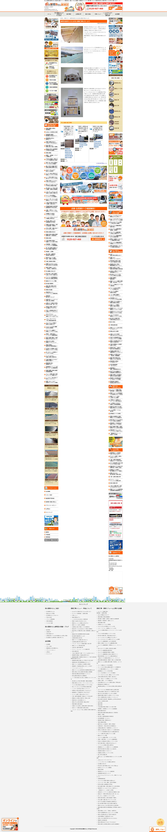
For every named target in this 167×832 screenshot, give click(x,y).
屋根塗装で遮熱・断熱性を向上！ (105, 720)
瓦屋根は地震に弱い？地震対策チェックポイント (116, 352)
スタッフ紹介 (49, 494)
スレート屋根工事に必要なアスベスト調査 (106, 733)
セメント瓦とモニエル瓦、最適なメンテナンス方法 (108, 674)
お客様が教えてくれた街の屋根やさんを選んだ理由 (56, 635)
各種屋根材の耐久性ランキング (104, 773)
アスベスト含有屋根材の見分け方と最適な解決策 (51, 278)
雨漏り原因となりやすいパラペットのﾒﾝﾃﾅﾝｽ (51, 181)
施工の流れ (88, 14)
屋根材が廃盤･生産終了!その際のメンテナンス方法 (108, 695)
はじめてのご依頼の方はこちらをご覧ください (81, 611)
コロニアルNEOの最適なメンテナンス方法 (116, 316)
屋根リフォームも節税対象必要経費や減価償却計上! (116, 490)
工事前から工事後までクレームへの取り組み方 (116, 400)
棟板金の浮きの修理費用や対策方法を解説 (51, 150)
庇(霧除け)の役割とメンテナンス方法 (50, 214)
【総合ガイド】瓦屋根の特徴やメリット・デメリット (109, 658)
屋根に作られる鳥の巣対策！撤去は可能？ (80, 701)
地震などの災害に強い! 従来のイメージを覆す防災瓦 (108, 729)
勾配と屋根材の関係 (50, 261)
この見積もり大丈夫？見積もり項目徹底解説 (115, 404)
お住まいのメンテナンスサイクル (105, 759)
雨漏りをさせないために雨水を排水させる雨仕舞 (51, 264)
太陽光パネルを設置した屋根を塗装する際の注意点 (82, 705)
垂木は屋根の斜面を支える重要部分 (79, 675)
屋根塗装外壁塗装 (116, 122)
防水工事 (116, 105)
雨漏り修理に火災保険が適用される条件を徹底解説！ (109, 824)
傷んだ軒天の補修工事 (102, 754)
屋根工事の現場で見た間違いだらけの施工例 (115, 358)
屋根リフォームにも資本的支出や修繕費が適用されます (83, 669)
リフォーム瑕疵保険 (50, 619)
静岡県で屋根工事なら (51, 501)
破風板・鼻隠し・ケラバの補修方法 (105, 680)
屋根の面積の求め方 (50, 231)
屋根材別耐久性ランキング (50, 296)
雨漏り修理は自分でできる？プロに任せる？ (51, 142)
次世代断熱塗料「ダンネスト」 (113, 365)
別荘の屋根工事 (113, 483)
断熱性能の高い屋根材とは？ (49, 364)
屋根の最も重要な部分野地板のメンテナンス (51, 287)
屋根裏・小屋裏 (49, 251)
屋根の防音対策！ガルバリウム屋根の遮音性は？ (116, 246)
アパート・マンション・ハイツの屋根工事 (80, 649)
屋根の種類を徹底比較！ (113, 278)
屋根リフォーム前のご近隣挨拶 (78, 624)
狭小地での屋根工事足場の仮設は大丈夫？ (115, 319)
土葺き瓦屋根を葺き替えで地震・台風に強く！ (51, 203)
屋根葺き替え (117, 83)
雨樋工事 (116, 100)
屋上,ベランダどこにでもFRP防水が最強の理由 (52, 185)
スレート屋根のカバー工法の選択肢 (116, 285)
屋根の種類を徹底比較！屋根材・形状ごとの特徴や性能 (109, 659)
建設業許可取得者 (50, 498)
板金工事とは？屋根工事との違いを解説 (51, 146)
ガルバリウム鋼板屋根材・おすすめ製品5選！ (107, 641)
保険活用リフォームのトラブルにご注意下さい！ (108, 788)
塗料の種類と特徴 (115, 503)
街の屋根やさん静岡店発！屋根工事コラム (55, 637)
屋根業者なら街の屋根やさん (52, 648)
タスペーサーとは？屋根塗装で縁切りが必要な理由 (108, 689)
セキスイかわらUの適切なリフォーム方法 (106, 626)
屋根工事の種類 (115, 78)
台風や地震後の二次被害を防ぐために (116, 345)
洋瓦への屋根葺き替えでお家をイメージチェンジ (51, 311)
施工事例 (69, 14)
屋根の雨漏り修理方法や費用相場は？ (51, 345)
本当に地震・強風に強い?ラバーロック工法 (52, 229)
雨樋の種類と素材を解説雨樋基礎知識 (51, 371)
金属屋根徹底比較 (101, 778)
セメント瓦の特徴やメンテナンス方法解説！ (51, 196)
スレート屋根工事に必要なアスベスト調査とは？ (51, 375)
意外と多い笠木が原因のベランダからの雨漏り (51, 163)
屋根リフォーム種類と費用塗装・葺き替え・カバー (116, 282)
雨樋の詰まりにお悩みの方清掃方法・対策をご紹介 (116, 467)
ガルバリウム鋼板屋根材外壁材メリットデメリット (116, 243)
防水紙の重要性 (49, 283)
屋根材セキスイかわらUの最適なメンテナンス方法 (116, 312)
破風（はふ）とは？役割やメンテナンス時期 (51, 382)
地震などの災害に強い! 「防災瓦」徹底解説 (115, 355)
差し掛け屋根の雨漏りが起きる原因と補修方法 (51, 248)
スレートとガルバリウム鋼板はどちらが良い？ (116, 216)
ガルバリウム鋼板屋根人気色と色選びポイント (116, 233)
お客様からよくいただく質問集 (104, 624)
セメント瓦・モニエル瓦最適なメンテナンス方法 (51, 200)
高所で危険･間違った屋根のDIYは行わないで (107, 743)
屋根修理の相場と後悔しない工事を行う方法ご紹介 (82, 660)
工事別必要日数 (113, 325)
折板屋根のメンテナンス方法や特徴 (105, 670)
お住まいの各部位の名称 (51, 132)
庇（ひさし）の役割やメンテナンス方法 (51, 353)
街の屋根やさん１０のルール (52, 615)
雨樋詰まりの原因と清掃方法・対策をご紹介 (81, 698)
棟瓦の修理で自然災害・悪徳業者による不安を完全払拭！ (110, 699)
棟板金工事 (117, 117)
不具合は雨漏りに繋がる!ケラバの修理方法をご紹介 (108, 691)
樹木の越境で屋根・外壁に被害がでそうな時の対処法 (116, 427)
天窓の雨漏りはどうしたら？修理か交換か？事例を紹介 (109, 682)
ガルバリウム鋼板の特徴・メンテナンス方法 (107, 737)
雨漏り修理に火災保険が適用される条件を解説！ (116, 375)
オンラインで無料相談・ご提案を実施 (80, 613)
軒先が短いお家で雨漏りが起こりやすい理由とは (51, 274)
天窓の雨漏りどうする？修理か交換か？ (51, 360)
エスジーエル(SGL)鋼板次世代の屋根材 (51, 327)
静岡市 (47, 532)
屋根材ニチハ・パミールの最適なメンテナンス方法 (116, 309)
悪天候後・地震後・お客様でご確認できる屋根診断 (108, 618)
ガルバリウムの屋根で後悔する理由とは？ (51, 324)
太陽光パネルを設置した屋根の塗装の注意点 (116, 302)
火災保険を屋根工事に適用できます (79, 641)
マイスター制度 (49, 623)
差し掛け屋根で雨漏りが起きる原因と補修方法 (107, 803)
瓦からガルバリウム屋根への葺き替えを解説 (116, 223)
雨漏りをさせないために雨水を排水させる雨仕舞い (108, 805)
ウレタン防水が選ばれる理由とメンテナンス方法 (51, 174)
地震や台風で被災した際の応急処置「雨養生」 (51, 225)
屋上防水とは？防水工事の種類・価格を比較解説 (51, 189)
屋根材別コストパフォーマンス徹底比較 (51, 293)
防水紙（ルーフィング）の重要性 (105, 767)
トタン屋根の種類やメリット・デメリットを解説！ (108, 669)
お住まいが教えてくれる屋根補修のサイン (116, 272)
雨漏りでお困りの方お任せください (79, 621)
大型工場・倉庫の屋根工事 (77, 647)
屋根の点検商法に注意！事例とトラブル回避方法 (116, 417)
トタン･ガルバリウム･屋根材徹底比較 (51, 319)
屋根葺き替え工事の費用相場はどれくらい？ (116, 265)
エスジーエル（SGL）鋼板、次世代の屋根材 (107, 782)
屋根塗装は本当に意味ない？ (50, 139)
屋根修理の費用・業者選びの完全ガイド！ (51, 135)
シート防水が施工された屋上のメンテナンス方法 (51, 178)
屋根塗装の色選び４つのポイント (114, 362)
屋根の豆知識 (49, 289)
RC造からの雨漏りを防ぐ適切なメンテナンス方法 (52, 349)
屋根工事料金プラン (76, 617)
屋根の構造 (48, 152)
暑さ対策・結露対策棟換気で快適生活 (105, 716)
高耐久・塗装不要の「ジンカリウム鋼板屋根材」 (108, 739)
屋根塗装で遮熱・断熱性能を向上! (115, 368)
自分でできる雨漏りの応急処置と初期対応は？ (116, 372)
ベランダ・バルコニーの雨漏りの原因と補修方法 (51, 192)
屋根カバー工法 (118, 88)
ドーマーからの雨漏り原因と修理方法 (51, 356)
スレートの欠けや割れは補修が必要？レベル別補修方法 (109, 667)
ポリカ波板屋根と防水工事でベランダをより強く (116, 463)
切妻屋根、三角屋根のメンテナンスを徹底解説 (51, 245)
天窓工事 (116, 128)
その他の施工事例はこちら (101, 163)
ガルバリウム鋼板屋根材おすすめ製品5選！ (116, 236)
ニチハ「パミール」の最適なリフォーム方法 (107, 628)
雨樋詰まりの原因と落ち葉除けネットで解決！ (116, 470)
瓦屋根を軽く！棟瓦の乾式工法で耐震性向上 (107, 725)
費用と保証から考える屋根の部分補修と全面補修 (82, 671)
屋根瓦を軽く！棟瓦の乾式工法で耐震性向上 (115, 348)
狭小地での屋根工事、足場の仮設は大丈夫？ (107, 635)
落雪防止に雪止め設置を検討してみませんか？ (81, 690)
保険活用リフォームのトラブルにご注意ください (116, 430)
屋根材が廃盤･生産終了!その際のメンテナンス (51, 307)
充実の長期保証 (49, 621)
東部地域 (48, 537)
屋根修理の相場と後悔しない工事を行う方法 (115, 261)
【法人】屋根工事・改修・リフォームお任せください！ (83, 653)
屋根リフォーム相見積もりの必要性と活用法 (81, 664)
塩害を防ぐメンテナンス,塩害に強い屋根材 (52, 300)
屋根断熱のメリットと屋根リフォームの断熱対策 (51, 367)
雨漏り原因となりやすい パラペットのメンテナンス (82, 682)
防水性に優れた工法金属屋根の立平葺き (50, 221)
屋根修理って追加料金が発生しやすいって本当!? (116, 424)
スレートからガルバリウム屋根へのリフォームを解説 (116, 219)
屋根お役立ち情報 (114, 331)
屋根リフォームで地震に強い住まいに (80, 639)
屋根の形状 (48, 238)
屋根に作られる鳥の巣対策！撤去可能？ (116, 474)
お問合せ (48, 508)
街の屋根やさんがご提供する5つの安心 (59, 14)
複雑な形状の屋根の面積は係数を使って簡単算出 (108, 712)
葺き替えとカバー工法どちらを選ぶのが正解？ (116, 275)
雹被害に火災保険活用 (102, 820)
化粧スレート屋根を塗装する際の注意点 (115, 305)
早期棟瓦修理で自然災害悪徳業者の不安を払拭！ (51, 207)
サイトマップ (49, 512)
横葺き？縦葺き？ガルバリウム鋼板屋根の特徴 (116, 240)
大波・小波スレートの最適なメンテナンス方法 (51, 210)
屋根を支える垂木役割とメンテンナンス (51, 342)
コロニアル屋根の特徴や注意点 (114, 292)
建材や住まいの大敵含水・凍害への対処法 (51, 258)
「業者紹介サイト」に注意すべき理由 (115, 434)
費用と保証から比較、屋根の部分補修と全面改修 (116, 268)
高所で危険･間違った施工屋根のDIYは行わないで (52, 338)
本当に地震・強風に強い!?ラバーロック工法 (107, 799)
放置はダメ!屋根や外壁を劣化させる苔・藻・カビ (52, 304)
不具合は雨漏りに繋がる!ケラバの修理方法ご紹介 (52, 159)
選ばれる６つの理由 (50, 613)
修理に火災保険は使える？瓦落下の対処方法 (116, 341)
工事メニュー (98, 14)
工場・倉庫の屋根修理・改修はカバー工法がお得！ (116, 460)
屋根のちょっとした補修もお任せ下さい (80, 623)
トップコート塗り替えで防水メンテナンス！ (51, 378)
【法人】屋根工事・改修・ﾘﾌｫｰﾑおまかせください (116, 486)
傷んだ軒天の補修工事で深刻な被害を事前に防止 (51, 167)
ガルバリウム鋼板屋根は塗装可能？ (116, 226)
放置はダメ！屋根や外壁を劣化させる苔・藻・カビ (108, 793)
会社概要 (117, 14)
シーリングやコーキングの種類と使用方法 (51, 218)
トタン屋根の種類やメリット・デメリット (115, 295)
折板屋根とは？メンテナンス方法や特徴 (116, 299)
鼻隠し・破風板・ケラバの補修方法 (51, 156)
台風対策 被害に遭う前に (77, 637)
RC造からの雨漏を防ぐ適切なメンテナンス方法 (107, 741)
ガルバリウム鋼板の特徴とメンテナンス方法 (51, 331)
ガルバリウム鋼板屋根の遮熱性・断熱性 (116, 229)
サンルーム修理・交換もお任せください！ (116, 457)
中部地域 (48, 534)
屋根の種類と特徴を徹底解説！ (50, 129)
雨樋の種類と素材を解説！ (77, 703)
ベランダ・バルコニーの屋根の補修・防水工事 (81, 643)
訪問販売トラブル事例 (115, 413)
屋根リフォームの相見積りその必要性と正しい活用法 (116, 394)
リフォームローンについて (77, 668)
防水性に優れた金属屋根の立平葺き (105, 784)
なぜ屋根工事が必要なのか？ (116, 255)
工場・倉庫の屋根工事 (115, 476)
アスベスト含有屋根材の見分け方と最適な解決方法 (108, 731)
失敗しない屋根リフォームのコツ (115, 258)
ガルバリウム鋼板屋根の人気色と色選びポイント (108, 654)
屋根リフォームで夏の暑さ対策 (78, 645)
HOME (61, 18)
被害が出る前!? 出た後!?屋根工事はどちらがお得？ (116, 407)
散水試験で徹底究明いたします (78, 636)
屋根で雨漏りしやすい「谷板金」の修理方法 (51, 268)
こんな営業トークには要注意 (115, 411)
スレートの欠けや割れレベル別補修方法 (115, 288)
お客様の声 (78, 14)
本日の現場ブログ (50, 633)
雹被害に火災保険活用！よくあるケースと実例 (116, 379)
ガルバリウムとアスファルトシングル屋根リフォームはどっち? (52, 315)
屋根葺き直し (117, 111)
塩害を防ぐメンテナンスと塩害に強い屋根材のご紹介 (109, 791)
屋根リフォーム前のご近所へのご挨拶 (115, 397)
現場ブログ (66, 18)
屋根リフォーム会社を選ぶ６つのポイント (116, 328)
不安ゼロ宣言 (49, 617)
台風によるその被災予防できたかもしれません (116, 335)
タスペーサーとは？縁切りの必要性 (50, 170)
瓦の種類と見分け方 (50, 271)
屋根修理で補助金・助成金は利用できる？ (115, 382)
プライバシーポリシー (51, 505)
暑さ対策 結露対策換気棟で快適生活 (50, 255)
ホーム (49, 14)
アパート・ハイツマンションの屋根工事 (115, 480)
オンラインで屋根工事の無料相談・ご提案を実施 (116, 390)
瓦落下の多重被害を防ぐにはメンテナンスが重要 (116, 338)
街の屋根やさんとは (50, 611)
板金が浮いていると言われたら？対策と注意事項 (116, 420)
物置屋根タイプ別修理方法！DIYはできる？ (115, 453)
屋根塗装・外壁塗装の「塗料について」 (106, 620)
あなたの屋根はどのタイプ (103, 614)
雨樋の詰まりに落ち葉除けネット (79, 700)
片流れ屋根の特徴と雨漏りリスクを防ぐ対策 (51, 241)
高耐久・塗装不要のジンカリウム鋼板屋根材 (51, 334)
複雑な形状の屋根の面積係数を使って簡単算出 (51, 235)
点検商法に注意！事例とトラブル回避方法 (80, 626)
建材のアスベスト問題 (51, 281)
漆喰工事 (116, 94)
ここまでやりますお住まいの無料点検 (107, 14)
